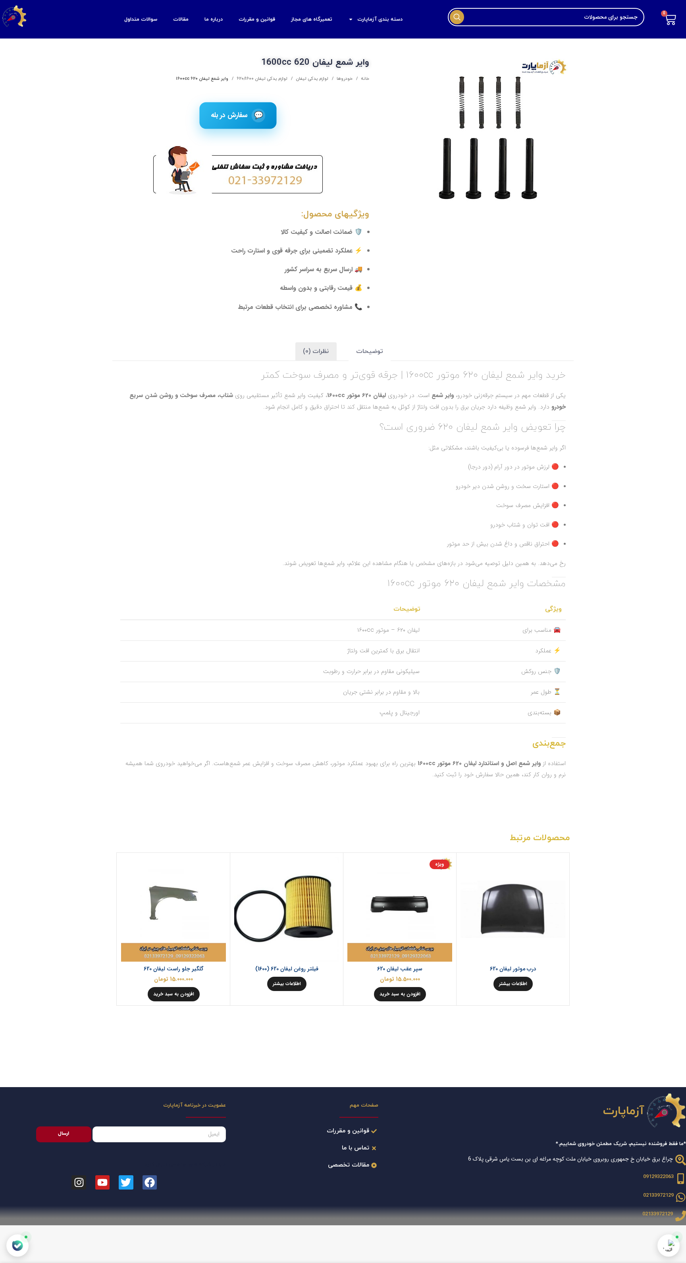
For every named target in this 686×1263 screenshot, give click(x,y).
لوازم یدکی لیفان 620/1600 (261, 78)
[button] (400, 994)
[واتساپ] (668, 1245)
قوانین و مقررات (257, 19)
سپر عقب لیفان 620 (399, 968)
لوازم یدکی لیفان (311, 78)
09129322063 (658, 1176)
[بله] (17, 1245)
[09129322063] (680, 1178)
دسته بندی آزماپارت (380, 19)
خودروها (344, 78)
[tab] (370, 351)
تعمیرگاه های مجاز (311, 19)
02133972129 (658, 1195)
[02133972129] (680, 1197)
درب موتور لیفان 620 (513, 968)
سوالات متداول (140, 19)
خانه (364, 78)
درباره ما (213, 19)
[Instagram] (78, 1182)
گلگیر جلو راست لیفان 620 (174, 968)
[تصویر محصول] (513, 909)
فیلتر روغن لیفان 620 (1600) (286, 968)
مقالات (181, 19)
